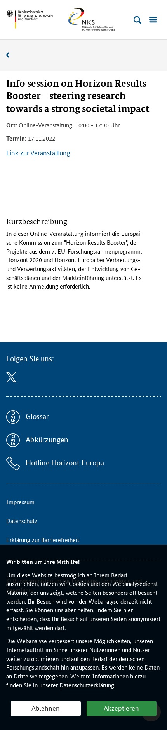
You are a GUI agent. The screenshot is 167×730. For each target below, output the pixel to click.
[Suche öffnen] (137, 20)
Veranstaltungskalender (11, 55)
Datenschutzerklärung (86, 685)
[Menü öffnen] (153, 20)
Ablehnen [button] (45, 707)
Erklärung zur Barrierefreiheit (42, 540)
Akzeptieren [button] (121, 707)
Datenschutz (21, 521)
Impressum (20, 502)
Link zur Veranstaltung (38, 152)
